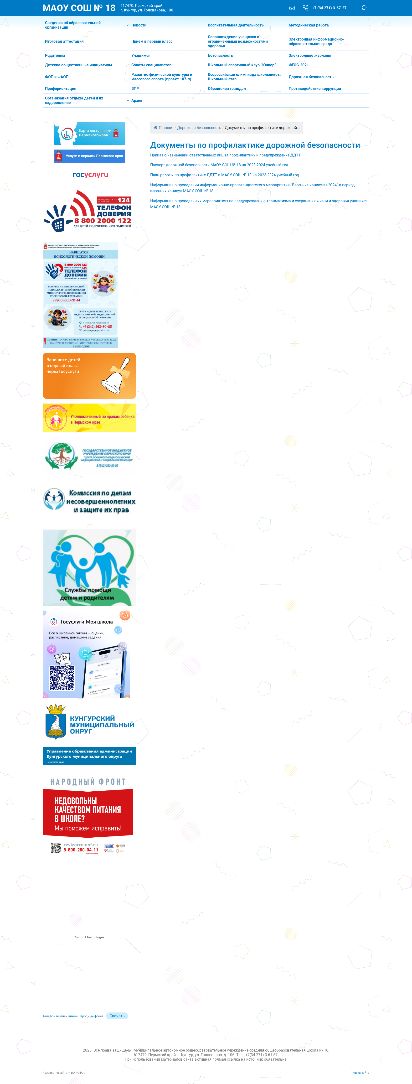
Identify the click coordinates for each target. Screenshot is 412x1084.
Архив (136, 100)
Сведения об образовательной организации (73, 25)
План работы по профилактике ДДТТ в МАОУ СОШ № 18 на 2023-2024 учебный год (224, 175)
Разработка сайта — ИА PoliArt (64, 1072)
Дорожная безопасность (311, 77)
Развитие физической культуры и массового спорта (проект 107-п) (161, 76)
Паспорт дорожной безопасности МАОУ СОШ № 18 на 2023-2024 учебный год (219, 165)
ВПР (135, 88)
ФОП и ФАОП (56, 77)
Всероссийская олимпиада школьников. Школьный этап (244, 76)
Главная (166, 127)
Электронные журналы (310, 55)
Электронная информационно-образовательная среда (316, 41)
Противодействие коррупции (315, 88)
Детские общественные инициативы (78, 65)
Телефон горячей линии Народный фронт (73, 1016)
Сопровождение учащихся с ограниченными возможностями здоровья (238, 41)
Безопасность (220, 55)
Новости (138, 25)
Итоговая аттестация (64, 41)
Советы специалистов (151, 65)
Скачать (117, 1016)
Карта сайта (360, 1072)
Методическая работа (309, 25)
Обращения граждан (227, 88)
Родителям (55, 55)
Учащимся (140, 55)
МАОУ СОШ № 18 (79, 8)
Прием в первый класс (151, 41)
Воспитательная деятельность (236, 25)
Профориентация (60, 88)
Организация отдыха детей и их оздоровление (74, 100)
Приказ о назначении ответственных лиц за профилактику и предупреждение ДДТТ (225, 155)
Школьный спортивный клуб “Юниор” (242, 65)
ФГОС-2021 (299, 65)
